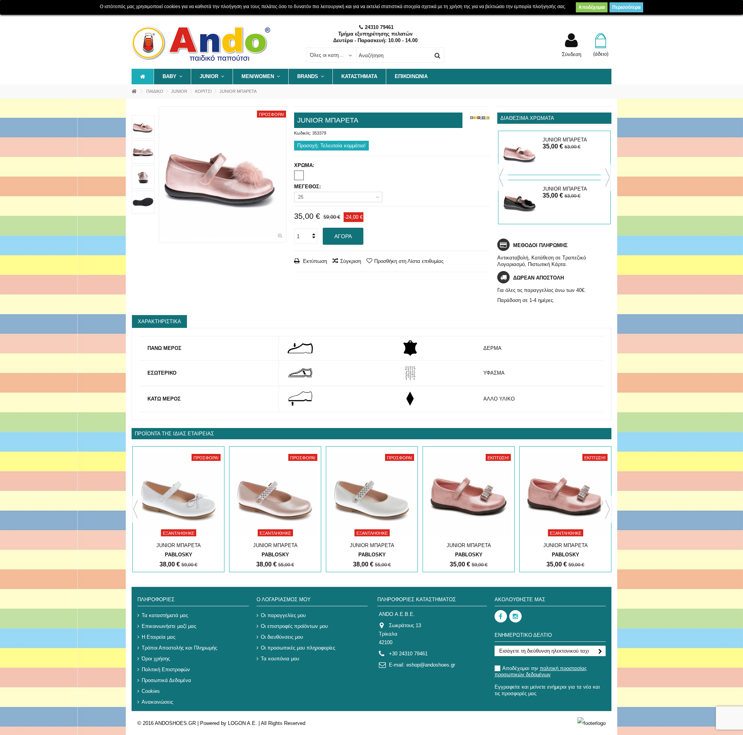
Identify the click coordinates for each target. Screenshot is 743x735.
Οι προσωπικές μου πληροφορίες (298, 648)
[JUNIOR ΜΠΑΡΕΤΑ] (222, 174)
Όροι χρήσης (156, 659)
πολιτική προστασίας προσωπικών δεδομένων (541, 671)
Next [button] (608, 177)
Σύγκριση (350, 261)
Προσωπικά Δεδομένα (166, 680)
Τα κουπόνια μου (280, 659)
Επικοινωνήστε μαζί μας (169, 626)
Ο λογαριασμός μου (284, 599)
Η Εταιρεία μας (158, 637)
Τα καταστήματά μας (165, 615)
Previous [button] (501, 177)
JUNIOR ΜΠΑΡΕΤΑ (565, 140)
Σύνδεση (571, 54)
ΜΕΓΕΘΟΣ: (308, 186)
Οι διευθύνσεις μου (282, 637)
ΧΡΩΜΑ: (305, 165)
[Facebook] (501, 616)
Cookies (151, 691)
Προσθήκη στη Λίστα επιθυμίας (408, 261)
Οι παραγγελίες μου (283, 615)
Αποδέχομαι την (541, 671)
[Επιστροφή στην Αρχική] (134, 91)
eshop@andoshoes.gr (430, 665)
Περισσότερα (626, 7)
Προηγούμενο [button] (163, 174)
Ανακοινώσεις (157, 702)
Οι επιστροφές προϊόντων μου (294, 626)
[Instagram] (515, 616)
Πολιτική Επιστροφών (166, 669)
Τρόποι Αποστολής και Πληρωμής (179, 648)
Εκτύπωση (314, 261)
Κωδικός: (302, 133)
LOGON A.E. (242, 723)
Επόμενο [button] (282, 174)
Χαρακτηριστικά (159, 321)
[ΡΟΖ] (298, 175)
